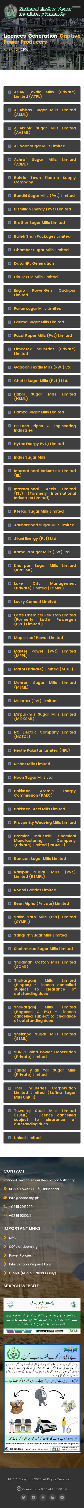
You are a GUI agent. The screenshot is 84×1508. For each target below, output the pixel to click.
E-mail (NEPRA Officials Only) (32, 1273)
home (9, 49)
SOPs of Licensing (23, 1246)
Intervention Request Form (30, 1264)
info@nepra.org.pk (24, 1198)
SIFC (12, 1237)
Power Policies (20, 1255)
